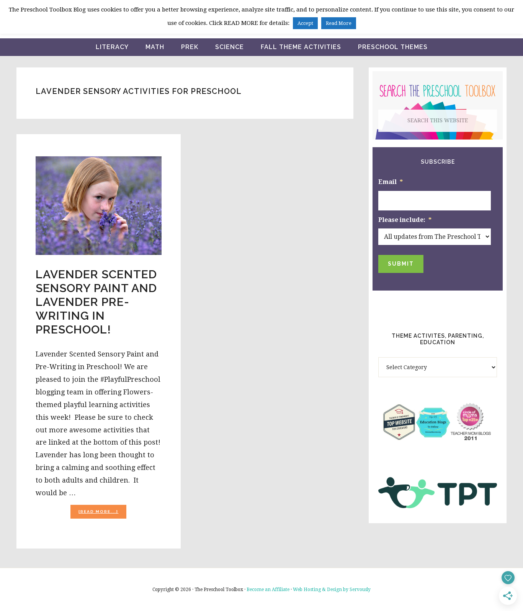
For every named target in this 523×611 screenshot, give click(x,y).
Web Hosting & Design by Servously (332, 589)
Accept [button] (305, 23)
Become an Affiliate (268, 589)
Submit (401, 264)
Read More (338, 23)
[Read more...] (102, 514)
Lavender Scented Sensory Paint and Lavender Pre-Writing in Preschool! (96, 302)
